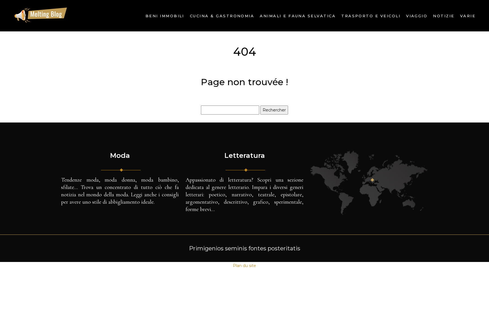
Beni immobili (164, 16)
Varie (467, 16)
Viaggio (416, 16)
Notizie (443, 16)
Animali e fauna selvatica (298, 16)
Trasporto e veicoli (370, 16)
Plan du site (244, 265)
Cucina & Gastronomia (222, 16)
